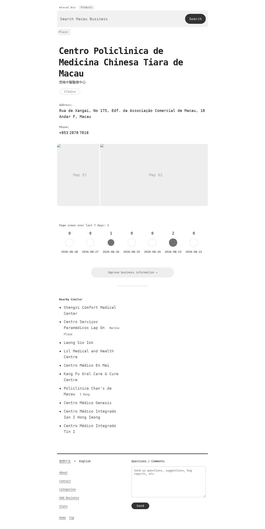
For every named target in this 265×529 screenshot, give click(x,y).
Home (62, 517)
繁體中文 (65, 461)
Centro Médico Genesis (88, 403)
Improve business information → (132, 272)
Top (71, 517)
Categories (67, 489)
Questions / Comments (148, 461)
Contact (65, 481)
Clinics (70, 91)
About (63, 472)
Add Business (69, 497)
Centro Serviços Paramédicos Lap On (91, 328)
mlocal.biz (67, 7)
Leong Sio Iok (78, 342)
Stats (63, 506)
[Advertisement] (166, 325)
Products (86, 7)
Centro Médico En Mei (86, 365)
